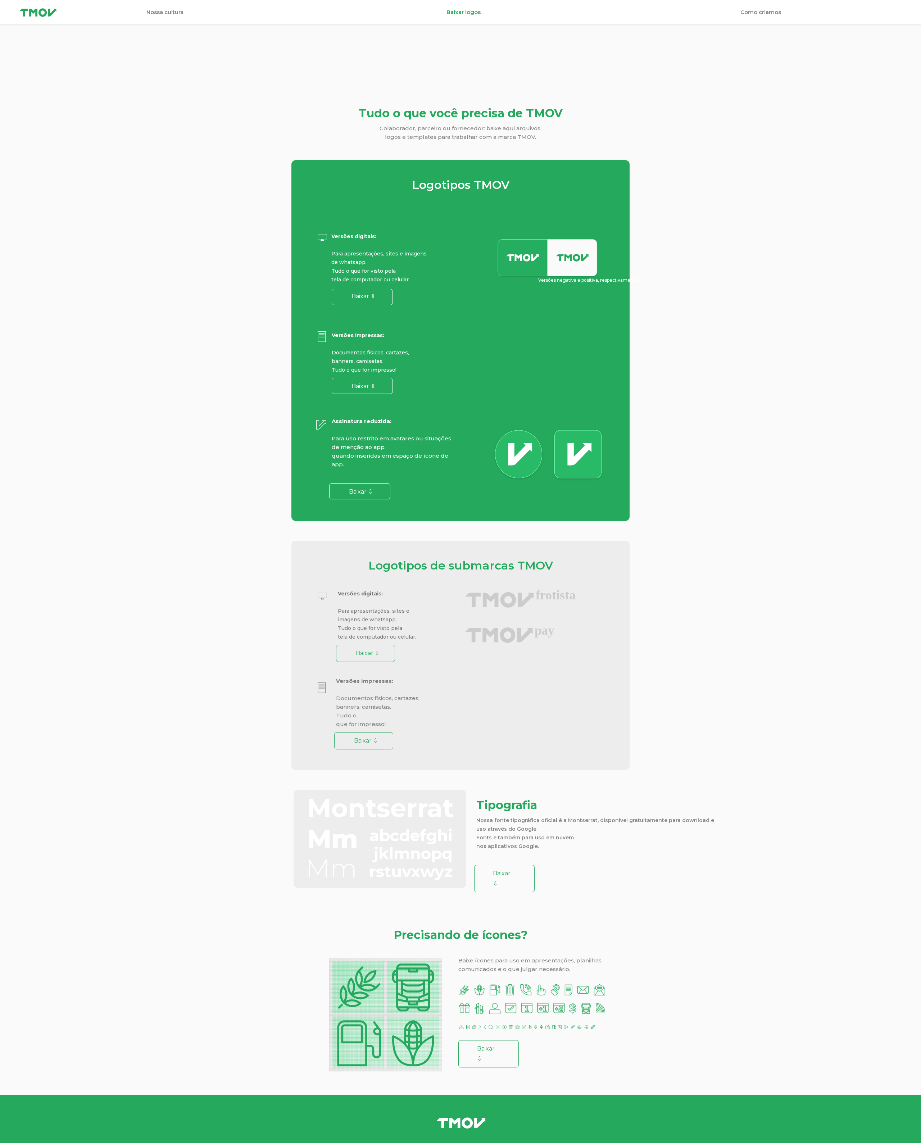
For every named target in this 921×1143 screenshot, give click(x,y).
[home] (79, 12)
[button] (892, 12)
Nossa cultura (164, 12)
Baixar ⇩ (363, 386)
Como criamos (760, 12)
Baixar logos (463, 12)
